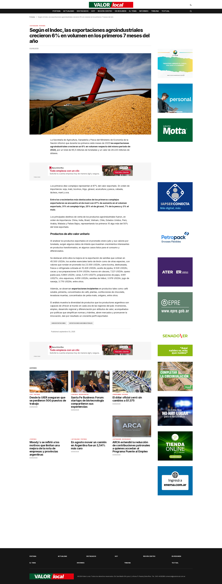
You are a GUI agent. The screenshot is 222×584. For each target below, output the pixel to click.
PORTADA (42, 25)
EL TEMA (32, 563)
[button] (191, 5)
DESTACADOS (126, 439)
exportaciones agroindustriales (80, 323)
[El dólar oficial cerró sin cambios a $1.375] (131, 381)
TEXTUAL (175, 563)
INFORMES (80, 563)
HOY (31, 394)
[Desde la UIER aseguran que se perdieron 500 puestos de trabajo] (48, 381)
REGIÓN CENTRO (84, 394)
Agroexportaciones (59, 323)
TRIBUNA (127, 563)
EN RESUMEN (117, 394)
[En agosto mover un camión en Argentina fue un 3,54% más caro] (90, 426)
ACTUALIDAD (34, 25)
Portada (32, 17)
